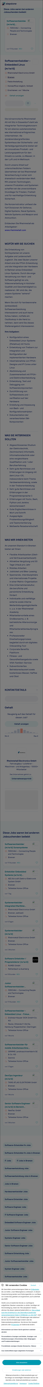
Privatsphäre (15, 1324)
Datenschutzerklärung (11, 1383)
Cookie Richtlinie (33, 1383)
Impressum (23, 1383)
